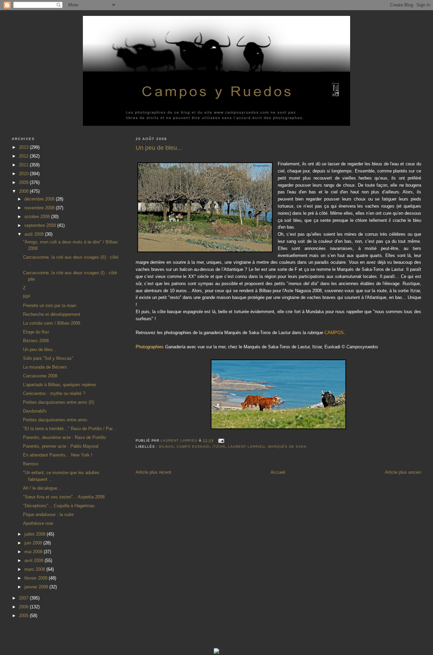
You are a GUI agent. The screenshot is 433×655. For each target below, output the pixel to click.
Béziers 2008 (36, 340)
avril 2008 (34, 560)
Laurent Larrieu (246, 446)
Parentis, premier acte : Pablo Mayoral (60, 446)
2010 (24, 173)
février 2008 (36, 578)
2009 (24, 182)
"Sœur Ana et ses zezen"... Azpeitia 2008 (64, 496)
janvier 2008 (36, 586)
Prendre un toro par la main (49, 305)
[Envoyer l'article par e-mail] (221, 440)
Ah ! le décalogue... (42, 488)
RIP (26, 296)
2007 (24, 598)
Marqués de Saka (287, 446)
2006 (24, 606)
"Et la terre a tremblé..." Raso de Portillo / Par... (69, 428)
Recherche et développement (51, 314)
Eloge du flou (36, 331)
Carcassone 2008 (40, 375)
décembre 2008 (40, 199)
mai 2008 (34, 551)
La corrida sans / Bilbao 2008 (51, 323)
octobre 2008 (37, 216)
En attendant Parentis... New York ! (57, 455)
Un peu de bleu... (39, 349)
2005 (24, 615)
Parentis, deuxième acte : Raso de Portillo (64, 437)
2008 (24, 191)
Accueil (278, 472)
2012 (24, 156)
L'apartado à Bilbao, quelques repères (59, 384)
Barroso (30, 463)
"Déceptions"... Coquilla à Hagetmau (58, 505)
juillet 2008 (35, 534)
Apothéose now (38, 523)
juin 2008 (33, 542)
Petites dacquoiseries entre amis (55, 419)
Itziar (218, 446)
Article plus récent (153, 472)
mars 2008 (35, 569)
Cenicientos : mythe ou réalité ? (54, 393)
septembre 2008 (40, 225)
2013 (24, 147)
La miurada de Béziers (45, 367)
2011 (24, 164)
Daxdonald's (35, 411)
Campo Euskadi (193, 446)
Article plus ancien (403, 472)
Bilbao (166, 446)
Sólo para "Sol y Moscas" (48, 358)
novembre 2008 (40, 207)
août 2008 (34, 234)
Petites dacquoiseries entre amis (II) (58, 402)
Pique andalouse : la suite (48, 514)
